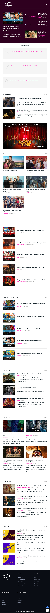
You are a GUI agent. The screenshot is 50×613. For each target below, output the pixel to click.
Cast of (39, 25)
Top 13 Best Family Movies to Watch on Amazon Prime (30, 316)
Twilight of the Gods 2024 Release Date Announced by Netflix (32, 280)
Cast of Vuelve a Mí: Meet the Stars (10, 170)
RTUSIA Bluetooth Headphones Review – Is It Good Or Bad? (31, 556)
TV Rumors (4, 602)
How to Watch (21, 577)
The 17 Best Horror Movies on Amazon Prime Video (29, 329)
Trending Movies (23, 244)
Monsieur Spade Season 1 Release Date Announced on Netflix (32, 496)
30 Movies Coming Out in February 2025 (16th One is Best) (24, 80)
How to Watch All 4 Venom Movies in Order (34, 434)
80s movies (36, 583)
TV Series (39, 17)
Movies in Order (5, 437)
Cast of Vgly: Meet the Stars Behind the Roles (35, 170)
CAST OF (45, 153)
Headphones (19, 533)
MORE (45, 224)
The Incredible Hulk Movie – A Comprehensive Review (30, 374)
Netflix (18, 232)
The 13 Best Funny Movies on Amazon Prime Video (29, 353)
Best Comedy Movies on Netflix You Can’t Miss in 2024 (30, 230)
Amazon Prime (5, 31)
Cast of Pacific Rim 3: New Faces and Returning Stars (42, 23)
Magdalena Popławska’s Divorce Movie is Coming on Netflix (31, 242)
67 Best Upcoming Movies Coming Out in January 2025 (23, 65)
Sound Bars (19, 546)
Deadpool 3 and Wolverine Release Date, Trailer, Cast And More (32, 486)
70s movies (36, 581)
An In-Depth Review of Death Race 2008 (26, 387)
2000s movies (37, 588)
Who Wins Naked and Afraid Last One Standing (42, 15)
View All (45, 94)
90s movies (36, 585)
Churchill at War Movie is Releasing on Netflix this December (31, 508)
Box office (4, 596)
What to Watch (21, 585)
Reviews (18, 375)
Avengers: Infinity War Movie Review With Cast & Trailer (30, 398)
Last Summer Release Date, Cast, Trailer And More (42, 32)
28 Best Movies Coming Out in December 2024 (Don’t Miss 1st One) (26, 51)
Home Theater (20, 596)
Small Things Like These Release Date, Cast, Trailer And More (32, 110)
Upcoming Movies (41, 35)
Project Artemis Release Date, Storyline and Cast (29, 98)
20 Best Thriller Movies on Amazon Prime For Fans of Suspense (11, 28)
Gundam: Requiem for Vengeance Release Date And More (31, 267)
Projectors (19, 600)
